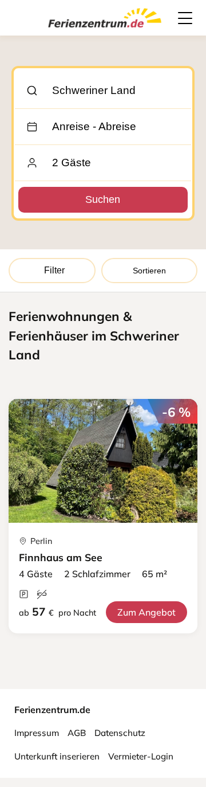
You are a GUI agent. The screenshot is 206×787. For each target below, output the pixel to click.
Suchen (102, 199)
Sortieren (149, 270)
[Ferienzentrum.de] (104, 30)
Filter (54, 270)
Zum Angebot (146, 612)
